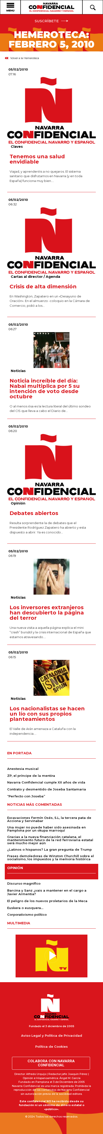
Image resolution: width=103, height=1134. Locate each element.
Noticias (18, 371)
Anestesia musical (23, 769)
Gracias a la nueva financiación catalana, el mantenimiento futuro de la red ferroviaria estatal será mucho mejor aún (50, 840)
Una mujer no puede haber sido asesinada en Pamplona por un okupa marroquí (46, 828)
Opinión (18, 503)
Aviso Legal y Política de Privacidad (51, 1035)
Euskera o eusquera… (25, 908)
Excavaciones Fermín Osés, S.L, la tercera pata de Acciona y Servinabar (49, 819)
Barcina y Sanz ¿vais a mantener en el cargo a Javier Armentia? (46, 892)
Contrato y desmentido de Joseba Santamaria (46, 789)
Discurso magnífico (23, 883)
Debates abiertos (34, 513)
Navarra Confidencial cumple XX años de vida (46, 782)
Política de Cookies (51, 1046)
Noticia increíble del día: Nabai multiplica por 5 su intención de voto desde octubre (45, 389)
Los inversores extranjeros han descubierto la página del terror (47, 612)
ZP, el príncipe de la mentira (31, 776)
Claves (17, 146)
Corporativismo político (27, 914)
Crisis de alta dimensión (43, 286)
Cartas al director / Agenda (35, 276)
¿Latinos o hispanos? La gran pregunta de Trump (49, 849)
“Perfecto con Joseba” (26, 796)
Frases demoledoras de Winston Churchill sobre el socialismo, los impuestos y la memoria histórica (50, 857)
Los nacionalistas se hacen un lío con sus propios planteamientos (47, 713)
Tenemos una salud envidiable (37, 159)
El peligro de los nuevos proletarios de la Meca (47, 901)
